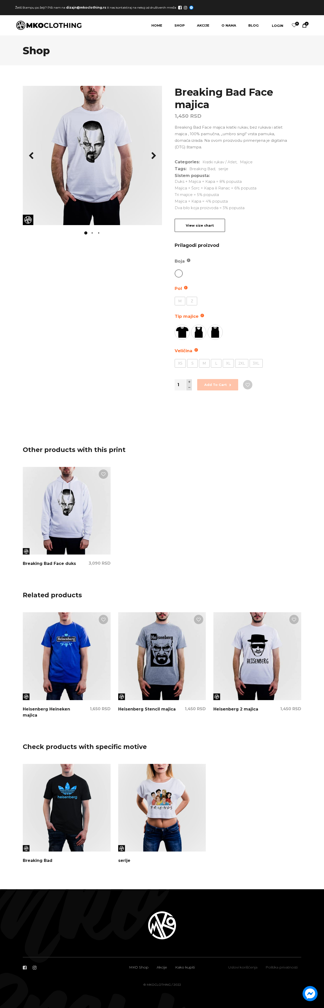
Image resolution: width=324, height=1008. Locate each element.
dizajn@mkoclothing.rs (86, 7)
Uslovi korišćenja (242, 967)
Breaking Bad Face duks (49, 563)
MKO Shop (139, 967)
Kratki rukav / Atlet (219, 162)
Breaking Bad (202, 168)
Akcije (162, 967)
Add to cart (215, 385)
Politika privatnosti (282, 967)
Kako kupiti (185, 967)
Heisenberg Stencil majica (147, 709)
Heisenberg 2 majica (235, 709)
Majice (246, 162)
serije (223, 168)
